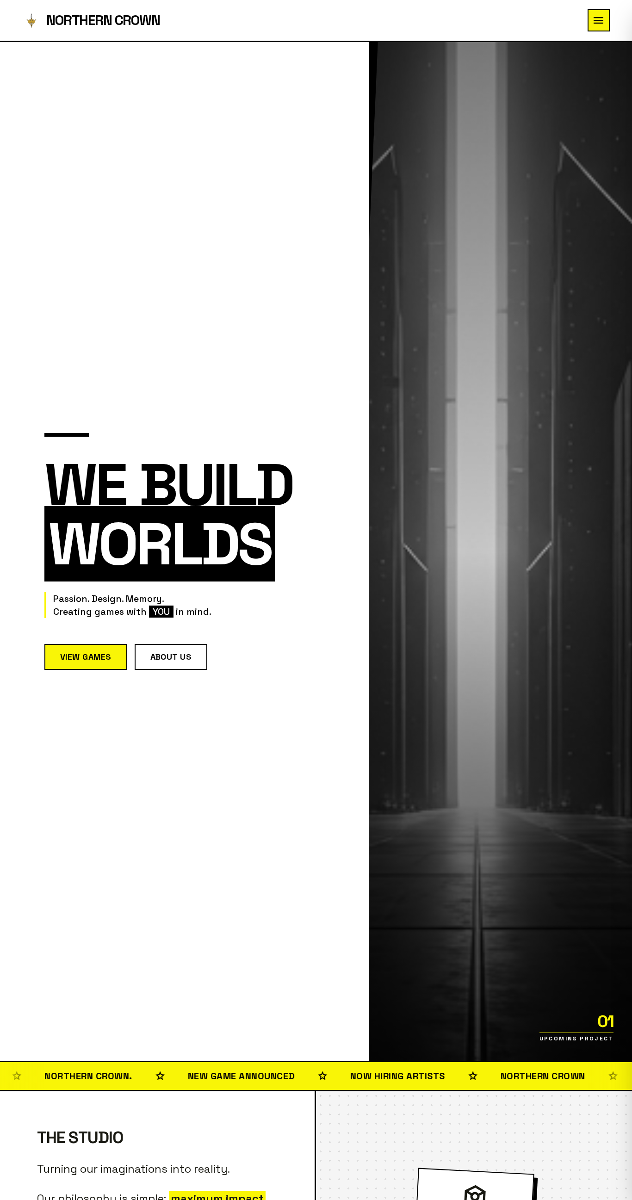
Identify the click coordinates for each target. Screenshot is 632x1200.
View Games (86, 656)
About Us (171, 656)
